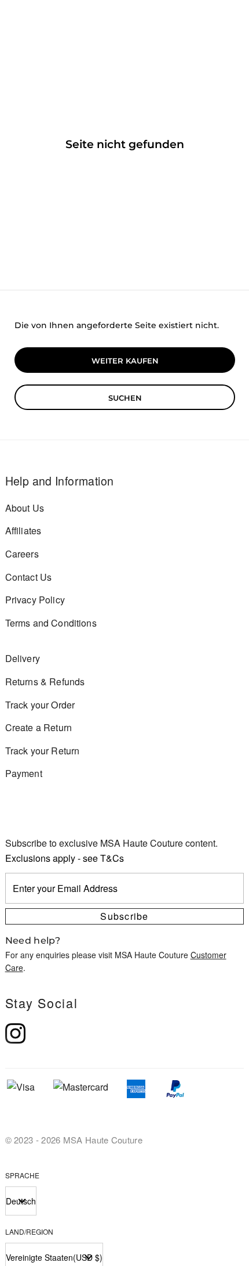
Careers (22, 553)
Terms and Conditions (51, 623)
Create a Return (38, 727)
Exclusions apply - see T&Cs (64, 858)
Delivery (22, 658)
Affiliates (23, 530)
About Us (24, 508)
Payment (23, 773)
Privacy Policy (35, 599)
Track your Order (40, 704)
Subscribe (124, 916)
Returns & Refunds (45, 681)
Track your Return (42, 750)
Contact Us (28, 577)
